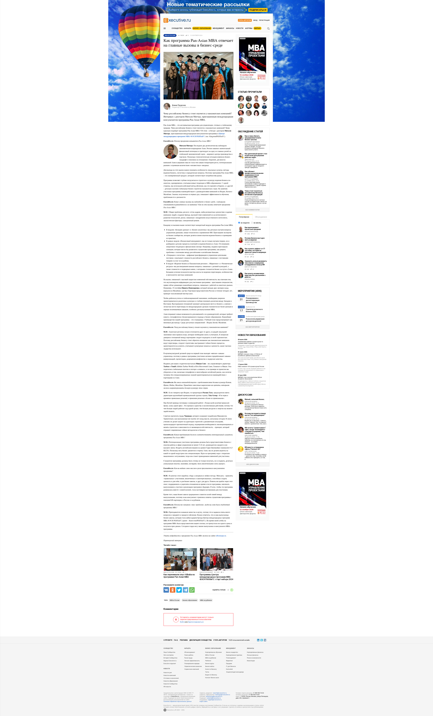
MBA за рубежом (206, 600)
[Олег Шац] (241, 113)
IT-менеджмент (231, 658)
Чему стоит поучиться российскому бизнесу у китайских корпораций (254, 192)
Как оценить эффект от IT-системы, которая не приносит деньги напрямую (255, 250)
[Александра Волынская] (241, 106)
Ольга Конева (250, 279)
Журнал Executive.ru (170, 661)
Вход (255, 20)
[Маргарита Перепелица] (241, 99)
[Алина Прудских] (249, 113)
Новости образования (171, 681)
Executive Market (206, 572)
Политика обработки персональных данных (178, 701)
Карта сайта (203, 701)
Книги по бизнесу (211, 669)
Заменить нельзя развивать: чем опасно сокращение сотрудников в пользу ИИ (256, 263)
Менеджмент (218, 28)
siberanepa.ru (221, 535)
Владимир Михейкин (252, 142)
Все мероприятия (252, 327)
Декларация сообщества (200, 640)
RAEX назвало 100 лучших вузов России (251, 366)
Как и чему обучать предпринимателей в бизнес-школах (253, 138)
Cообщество (168, 648)
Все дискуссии (252, 464)
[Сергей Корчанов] (241, 120)
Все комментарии (252, 210)
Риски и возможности (254, 658)
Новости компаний (170, 675)
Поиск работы (188, 655)
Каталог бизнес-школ (212, 677)
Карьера (187, 28)
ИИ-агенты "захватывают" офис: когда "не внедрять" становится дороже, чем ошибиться (255, 430)
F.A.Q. (176, 640)
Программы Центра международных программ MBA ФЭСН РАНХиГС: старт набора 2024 (216, 576)
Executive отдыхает (170, 663)
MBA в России (169, 572)
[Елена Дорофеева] (256, 106)
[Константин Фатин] (256, 99)
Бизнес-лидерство (232, 652)
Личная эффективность (192, 661)
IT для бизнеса (231, 666)
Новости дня (168, 672)
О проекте (168, 640)
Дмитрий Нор (249, 159)
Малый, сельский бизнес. (255, 399)
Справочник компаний (191, 669)
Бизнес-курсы (209, 663)
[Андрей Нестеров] (264, 99)
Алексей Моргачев (251, 231)
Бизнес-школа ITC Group (253, 296)
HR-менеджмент (189, 652)
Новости (239, 28)
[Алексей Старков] (264, 106)
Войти (182, 622)
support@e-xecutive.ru (215, 700)
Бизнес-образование (202, 28)
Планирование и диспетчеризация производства (252, 300)
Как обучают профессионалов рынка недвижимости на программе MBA (254, 174)
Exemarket (229, 669)
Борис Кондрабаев (251, 179)
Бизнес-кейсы (209, 666)
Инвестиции (251, 661)
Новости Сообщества (170, 684)
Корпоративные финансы (255, 652)
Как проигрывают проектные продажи (253, 228)
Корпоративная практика (234, 655)
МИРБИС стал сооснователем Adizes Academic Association (250, 378)
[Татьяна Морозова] (256, 113)
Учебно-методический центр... (255, 316)
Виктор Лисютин (251, 267)
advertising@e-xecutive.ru (214, 696)
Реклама (184, 640)
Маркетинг (229, 661)
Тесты (207, 672)
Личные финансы (252, 655)
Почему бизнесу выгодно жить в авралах (255, 239)
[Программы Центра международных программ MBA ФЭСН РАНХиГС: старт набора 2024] (216, 559)
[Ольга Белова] (264, 113)
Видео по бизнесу (211, 675)
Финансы (230, 28)
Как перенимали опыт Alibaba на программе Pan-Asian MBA (179, 575)
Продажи (229, 663)
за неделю (245, 223)
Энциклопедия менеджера (235, 672)
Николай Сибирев (251, 435)
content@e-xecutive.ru (214, 698)
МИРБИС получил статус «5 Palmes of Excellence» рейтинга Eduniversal (250, 354)
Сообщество (177, 28)
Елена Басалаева (251, 401)
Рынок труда (188, 658)
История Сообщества (170, 658)
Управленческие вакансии (193, 666)
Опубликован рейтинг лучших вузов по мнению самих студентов (250, 342)
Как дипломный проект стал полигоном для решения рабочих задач (256, 155)
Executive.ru (175, 696)
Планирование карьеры (191, 663)
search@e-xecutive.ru (220, 693)
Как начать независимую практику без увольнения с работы (255, 275)
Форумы (248, 28)
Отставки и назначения (171, 678)
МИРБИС (257, 28)
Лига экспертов (169, 655)
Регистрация (264, 20)
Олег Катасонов (251, 451)
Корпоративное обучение (213, 652)
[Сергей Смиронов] (249, 99)
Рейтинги (208, 661)
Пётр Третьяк (249, 254)
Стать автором (245, 20)
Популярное (244, 217)
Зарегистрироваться (196, 622)
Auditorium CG (250, 307)
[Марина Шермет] (249, 106)
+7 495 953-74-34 (258, 693)
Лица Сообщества (169, 652)
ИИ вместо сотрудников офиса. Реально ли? (254, 448)
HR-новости (167, 686)
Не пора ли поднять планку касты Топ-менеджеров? (255, 414)
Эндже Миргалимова (252, 242)
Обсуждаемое (261, 217)
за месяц (257, 223)
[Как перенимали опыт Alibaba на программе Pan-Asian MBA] (180, 559)
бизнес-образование (190, 600)
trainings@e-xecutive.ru (222, 694)
